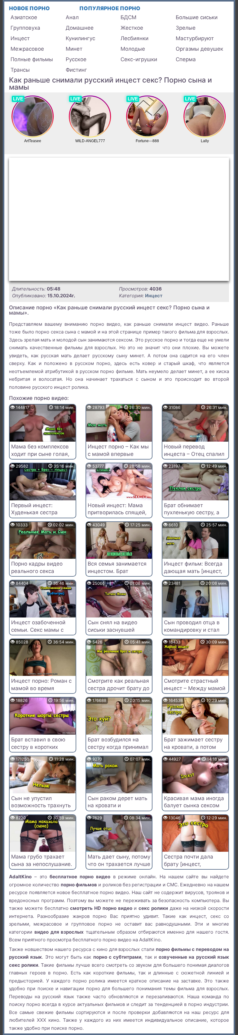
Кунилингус (80, 38)
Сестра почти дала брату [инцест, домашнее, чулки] (188, 864)
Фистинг (76, 70)
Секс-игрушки (139, 59)
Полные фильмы (32, 59)
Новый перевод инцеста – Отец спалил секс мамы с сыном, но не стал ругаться (194, 457)
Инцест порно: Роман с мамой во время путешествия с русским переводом (42, 692)
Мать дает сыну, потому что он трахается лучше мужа (119, 864)
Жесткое (132, 28)
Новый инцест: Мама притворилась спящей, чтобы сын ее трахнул (117, 512)
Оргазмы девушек (199, 49)
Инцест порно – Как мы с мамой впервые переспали (118, 453)
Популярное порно (109, 8)
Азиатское (24, 17)
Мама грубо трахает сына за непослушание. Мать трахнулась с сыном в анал (41, 868)
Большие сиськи (197, 17)
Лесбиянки (134, 38)
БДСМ (128, 17)
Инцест (20, 38)
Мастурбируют (195, 38)
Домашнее (80, 28)
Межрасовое (27, 49)
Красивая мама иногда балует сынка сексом (194, 802)
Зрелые (186, 28)
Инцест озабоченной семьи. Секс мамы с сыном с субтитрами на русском (41, 633)
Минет (74, 49)
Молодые (133, 49)
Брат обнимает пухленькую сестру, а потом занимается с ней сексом (191, 516)
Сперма (186, 59)
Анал (72, 17)
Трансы (20, 70)
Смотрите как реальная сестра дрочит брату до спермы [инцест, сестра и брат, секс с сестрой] (119, 692)
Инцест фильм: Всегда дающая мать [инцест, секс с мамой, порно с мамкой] (193, 575)
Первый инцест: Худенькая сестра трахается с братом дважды (37, 516)
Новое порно (29, 8)
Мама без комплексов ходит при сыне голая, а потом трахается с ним (40, 457)
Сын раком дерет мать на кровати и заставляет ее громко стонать (117, 809)
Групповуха (25, 28)
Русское (76, 59)
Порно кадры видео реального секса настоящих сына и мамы (37, 575)
